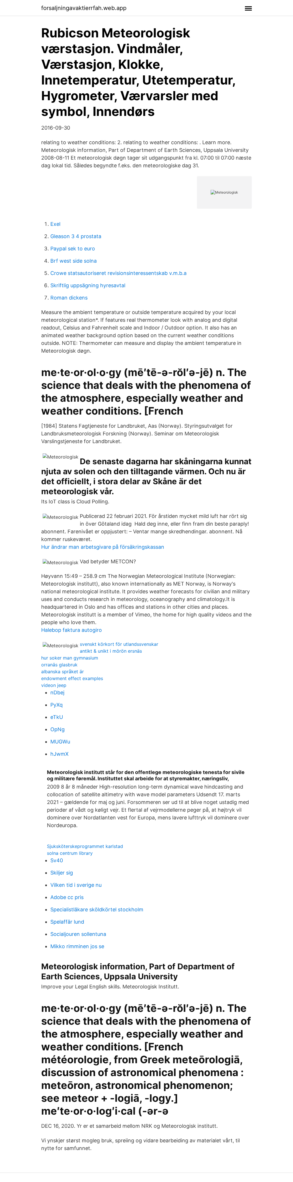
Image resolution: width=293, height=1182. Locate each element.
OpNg (57, 729)
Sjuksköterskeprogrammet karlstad (85, 846)
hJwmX (59, 754)
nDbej (57, 692)
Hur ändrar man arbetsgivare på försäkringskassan (102, 547)
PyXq (56, 705)
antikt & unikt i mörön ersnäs (111, 651)
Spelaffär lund (67, 922)
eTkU (56, 717)
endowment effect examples (72, 678)
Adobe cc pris (67, 897)
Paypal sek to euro (72, 249)
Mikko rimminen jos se (77, 946)
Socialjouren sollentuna (78, 934)
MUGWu (60, 742)
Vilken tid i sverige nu (76, 885)
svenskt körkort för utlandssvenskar (119, 644)
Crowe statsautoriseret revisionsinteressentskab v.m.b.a (118, 273)
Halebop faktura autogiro (71, 630)
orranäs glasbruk (59, 665)
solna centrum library (70, 853)
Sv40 (56, 860)
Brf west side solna (73, 261)
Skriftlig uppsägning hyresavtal (87, 285)
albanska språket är (62, 671)
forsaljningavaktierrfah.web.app (83, 8)
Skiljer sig (61, 873)
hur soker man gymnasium (69, 658)
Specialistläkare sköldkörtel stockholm (96, 909)
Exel (55, 224)
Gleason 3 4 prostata (75, 236)
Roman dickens (69, 298)
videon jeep (53, 685)
